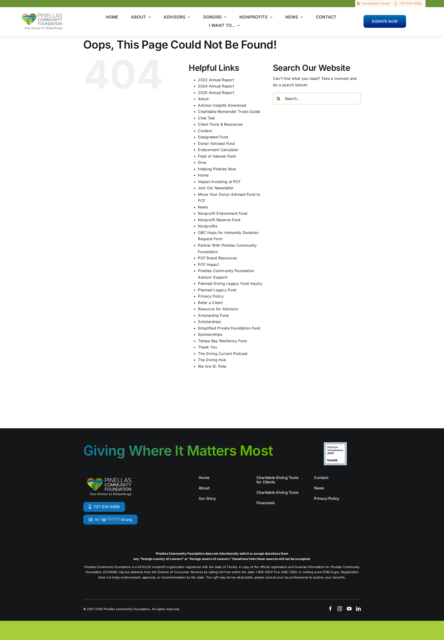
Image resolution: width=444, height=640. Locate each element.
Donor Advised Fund (216, 143)
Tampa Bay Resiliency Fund (222, 341)
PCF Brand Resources (217, 258)
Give (202, 162)
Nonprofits (207, 226)
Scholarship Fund (213, 315)
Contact (205, 130)
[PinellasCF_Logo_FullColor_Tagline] (41, 11)
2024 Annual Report (216, 86)
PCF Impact (208, 264)
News (203, 207)
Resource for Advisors (218, 309)
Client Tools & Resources (220, 124)
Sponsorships (210, 334)
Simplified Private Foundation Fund (229, 328)
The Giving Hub (212, 359)
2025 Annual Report (216, 92)
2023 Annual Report (216, 80)
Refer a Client (210, 302)
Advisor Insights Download (222, 105)
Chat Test (206, 118)
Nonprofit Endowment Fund (222, 213)
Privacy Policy (210, 296)
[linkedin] (358, 608)
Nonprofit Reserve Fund (219, 219)
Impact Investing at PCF (219, 181)
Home (203, 175)
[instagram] (339, 608)
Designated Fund (213, 137)
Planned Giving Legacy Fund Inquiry (230, 283)
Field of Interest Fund (217, 156)
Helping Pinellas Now (217, 169)
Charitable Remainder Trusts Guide (229, 111)
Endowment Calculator (218, 149)
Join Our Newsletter (216, 188)
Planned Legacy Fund (217, 290)
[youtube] (349, 608)
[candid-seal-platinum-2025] (335, 444)
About (203, 98)
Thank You (207, 347)
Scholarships (209, 321)
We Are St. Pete (212, 366)
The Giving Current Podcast (222, 353)
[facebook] (330, 608)
